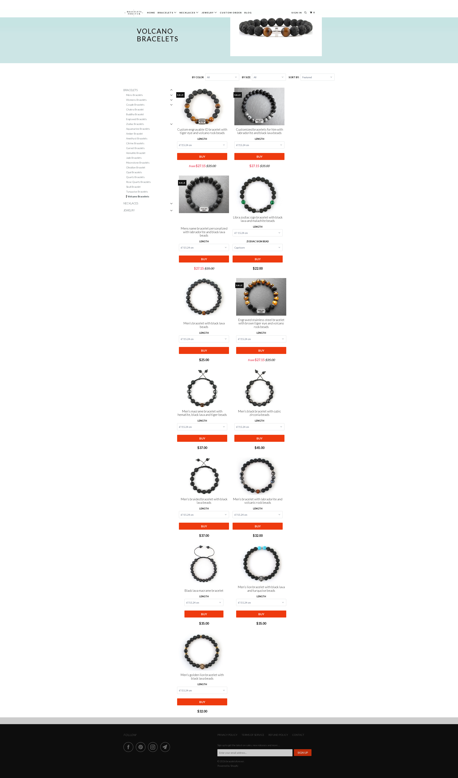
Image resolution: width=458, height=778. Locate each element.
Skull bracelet (133, 186)
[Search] (306, 13)
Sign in (296, 12)
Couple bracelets (135, 104)
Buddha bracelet (135, 114)
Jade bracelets (134, 157)
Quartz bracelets (135, 177)
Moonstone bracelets (138, 162)
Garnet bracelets (135, 148)
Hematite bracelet (135, 152)
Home (151, 12)
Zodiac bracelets (135, 123)
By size (246, 77)
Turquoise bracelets (137, 191)
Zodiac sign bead (258, 241)
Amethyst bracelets (136, 138)
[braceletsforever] (133, 13)
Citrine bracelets (135, 143)
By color (198, 77)
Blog (248, 12)
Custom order (231, 12)
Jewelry (208, 12)
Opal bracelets (134, 172)
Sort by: (294, 77)
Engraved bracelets (136, 119)
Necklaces (187, 12)
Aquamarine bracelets (138, 128)
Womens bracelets (136, 99)
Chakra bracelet (135, 109)
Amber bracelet (134, 133)
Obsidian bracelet (135, 167)
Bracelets (166, 12)
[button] (171, 90)
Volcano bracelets (138, 196)
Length (202, 138)
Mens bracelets (134, 94)
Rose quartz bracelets (138, 181)
